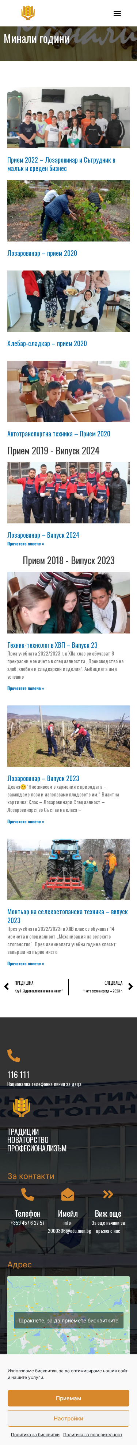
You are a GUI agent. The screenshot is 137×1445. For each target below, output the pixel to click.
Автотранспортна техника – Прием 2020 (58, 433)
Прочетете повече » (25, 543)
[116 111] (13, 1055)
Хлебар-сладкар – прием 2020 (47, 343)
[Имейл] (67, 1194)
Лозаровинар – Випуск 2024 (43, 535)
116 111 (18, 1074)
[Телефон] (27, 1194)
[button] (117, 13)
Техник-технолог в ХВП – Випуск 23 (52, 645)
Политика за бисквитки (35, 1434)
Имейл (68, 1213)
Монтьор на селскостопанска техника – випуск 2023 (67, 916)
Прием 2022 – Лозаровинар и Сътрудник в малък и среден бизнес (61, 164)
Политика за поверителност (92, 1434)
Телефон (28, 1213)
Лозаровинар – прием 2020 (42, 253)
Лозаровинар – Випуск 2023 (43, 778)
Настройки (68, 1418)
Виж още (108, 1213)
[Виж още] (108, 1194)
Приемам (68, 1398)
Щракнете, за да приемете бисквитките (68, 1320)
